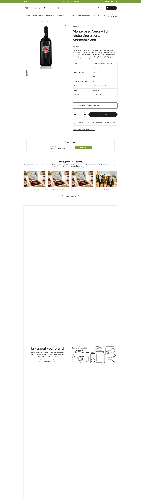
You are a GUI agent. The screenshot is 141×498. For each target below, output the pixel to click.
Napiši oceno (83, 147)
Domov (25, 21)
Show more (47, 361)
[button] (75, 114)
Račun (101, 8)
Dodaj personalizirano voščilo (88, 105)
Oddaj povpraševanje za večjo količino (84, 129)
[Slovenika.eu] (35, 8)
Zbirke (30, 21)
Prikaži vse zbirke (70, 196)
